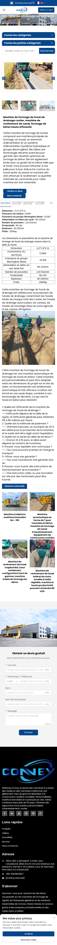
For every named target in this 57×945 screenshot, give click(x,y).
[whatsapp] (40, 813)
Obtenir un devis (46, 10)
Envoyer (28, 732)
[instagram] (26, 813)
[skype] (33, 813)
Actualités (7, 837)
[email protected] (23, 3)
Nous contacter (14, 195)
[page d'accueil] (22, 9)
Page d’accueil (12, 23)
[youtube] (19, 813)
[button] (3, 78)
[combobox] (12, 681)
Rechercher (47, 50)
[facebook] (4, 813)
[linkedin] (11, 813)
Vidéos (5, 833)
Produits (26, 23)
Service (6, 841)
